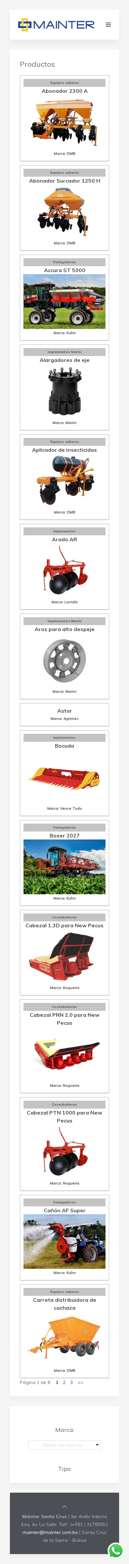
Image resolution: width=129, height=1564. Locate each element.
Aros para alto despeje (65, 629)
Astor (64, 710)
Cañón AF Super (65, 1210)
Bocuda (64, 745)
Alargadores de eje (65, 360)
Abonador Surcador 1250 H (64, 180)
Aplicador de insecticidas (64, 449)
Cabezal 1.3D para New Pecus (64, 925)
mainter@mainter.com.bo (50, 1532)
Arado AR (64, 539)
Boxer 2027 (65, 835)
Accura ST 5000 (64, 270)
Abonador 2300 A (65, 91)
